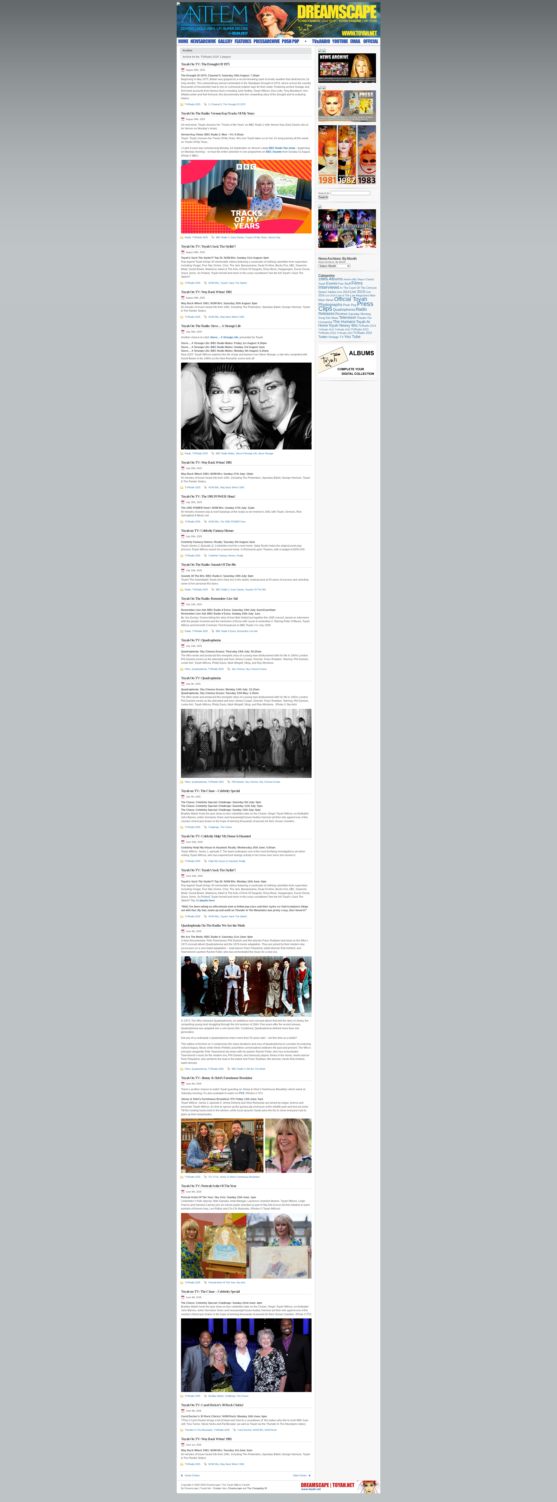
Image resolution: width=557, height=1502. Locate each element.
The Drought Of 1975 (234, 104)
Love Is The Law (345, 295)
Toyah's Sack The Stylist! (233, 283)
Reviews (341, 314)
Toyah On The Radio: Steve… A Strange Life (211, 326)
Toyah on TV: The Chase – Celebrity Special (210, 791)
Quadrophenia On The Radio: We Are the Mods (213, 925)
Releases (326, 313)
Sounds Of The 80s (255, 589)
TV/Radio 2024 (362, 333)
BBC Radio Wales (225, 453)
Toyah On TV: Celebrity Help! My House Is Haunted (216, 836)
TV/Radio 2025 (192, 104)
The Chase (226, 827)
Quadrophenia (199, 669)
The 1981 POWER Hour (233, 521)
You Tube (352, 337)
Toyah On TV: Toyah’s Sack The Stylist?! (208, 246)
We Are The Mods (256, 1069)
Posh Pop (349, 305)
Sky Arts (241, 1282)
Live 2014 (343, 292)
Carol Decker (245, 1430)
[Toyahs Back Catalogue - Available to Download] (347, 376)
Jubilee (331, 292)
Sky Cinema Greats (269, 782)
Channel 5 (216, 104)
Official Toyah (350, 299)
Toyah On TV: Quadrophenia (201, 640)
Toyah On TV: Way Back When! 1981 (206, 292)
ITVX (215, 1177)
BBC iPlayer (358, 279)
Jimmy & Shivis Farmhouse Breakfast (240, 1177)
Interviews (328, 287)
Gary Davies (237, 237)
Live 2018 (330, 295)
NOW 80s (213, 283)
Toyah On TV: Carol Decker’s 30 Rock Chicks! (212, 1405)
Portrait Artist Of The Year (221, 1282)
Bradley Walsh (216, 1396)
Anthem (348, 279)
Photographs (330, 304)
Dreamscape (235, 1488)
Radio (188, 237)
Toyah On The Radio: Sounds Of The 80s (208, 564)
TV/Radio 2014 (367, 325)
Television (347, 317)
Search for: (324, 193)
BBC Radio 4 (238, 1069)
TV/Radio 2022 (327, 333)
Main (373, 295)
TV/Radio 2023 (344, 333)
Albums (336, 279)
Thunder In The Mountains (199, 1430)
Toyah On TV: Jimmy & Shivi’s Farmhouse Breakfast (216, 1078)
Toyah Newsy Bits (343, 325)
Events (331, 283)
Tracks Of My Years (256, 237)
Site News (331, 317)
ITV (210, 1177)
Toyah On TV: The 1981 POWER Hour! (208, 496)
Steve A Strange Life (246, 453)
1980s (323, 279)
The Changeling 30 (257, 1488)
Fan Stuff (344, 283)
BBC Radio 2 (222, 237)
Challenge (213, 827)
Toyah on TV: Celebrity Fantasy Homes (207, 530)
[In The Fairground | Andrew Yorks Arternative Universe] (347, 249)
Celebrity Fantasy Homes (221, 555)
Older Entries (300, 1475)
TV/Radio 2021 (360, 329)
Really (240, 555)
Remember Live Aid (247, 631)
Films (187, 669)
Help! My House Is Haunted (223, 861)
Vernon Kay (274, 237)
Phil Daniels (238, 782)
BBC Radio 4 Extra (226, 631)
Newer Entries (192, 1475)
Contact (217, 1488)
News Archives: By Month (332, 262)
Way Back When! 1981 (232, 317)
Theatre (361, 317)
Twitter (323, 337)
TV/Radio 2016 (342, 329)
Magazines (362, 295)
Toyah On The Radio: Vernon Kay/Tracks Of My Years (217, 113)
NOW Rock (271, 1430)
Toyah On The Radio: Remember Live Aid (209, 598)
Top (375, 1483)
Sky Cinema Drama (256, 669)
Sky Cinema (238, 669)
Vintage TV (336, 337)
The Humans (344, 321)
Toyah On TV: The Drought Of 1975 (205, 64)
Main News (326, 300)
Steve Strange (265, 453)
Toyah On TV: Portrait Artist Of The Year (208, 1186)
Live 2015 (357, 292)
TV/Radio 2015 (326, 329)
